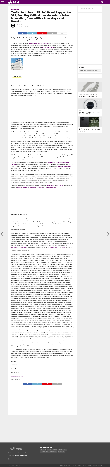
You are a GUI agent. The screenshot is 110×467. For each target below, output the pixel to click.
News (31, 2)
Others (100, 465)
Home (25, 2)
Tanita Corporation (48, 47)
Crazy (79, 465)
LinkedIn (63, 247)
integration (26, 187)
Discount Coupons (65, 465)
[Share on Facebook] (22, 33)
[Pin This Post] (42, 33)
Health (84, 465)
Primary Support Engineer (63, 166)
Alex (19, 24)
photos (55, 449)
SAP (48, 185)
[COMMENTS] (62, 33)
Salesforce (60, 185)
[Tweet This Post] (32, 33)
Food (60, 2)
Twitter (49, 247)
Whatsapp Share (76, 2)
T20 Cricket (61, 451)
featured (43, 449)
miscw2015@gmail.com (21, 455)
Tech (36, 2)
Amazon (49, 449)
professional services (36, 187)
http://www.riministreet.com (19, 247)
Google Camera (88, 2)
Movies (89, 465)
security (19, 187)
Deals (41, 2)
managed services (50, 187)
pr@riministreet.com (17, 376)
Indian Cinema (53, 451)
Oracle (52, 185)
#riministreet (33, 43)
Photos (54, 2)
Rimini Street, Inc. (43, 43)
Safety (95, 465)
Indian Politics (62, 449)
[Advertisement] (42, 109)
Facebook (55, 247)
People (67, 2)
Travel (48, 2)
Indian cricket (44, 451)
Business (74, 465)
